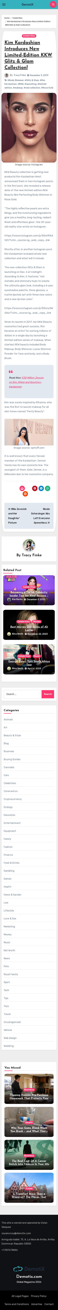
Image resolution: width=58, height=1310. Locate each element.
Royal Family (11, 974)
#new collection (32, 88)
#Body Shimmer (15, 80)
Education (9, 815)
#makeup (18, 88)
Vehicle (8, 1030)
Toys (6, 1006)
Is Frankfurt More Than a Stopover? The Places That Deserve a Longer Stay (29, 1197)
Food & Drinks (11, 862)
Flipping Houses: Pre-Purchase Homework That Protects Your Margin (29, 1098)
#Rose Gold (47, 88)
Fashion (8, 846)
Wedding (9, 1046)
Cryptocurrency (13, 799)
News (7, 958)
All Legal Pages (20, 1296)
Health (7, 886)
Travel (7, 1014)
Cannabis (9, 767)
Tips (6, 998)
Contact (49, 1304)
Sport (7, 982)
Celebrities (29, 36)
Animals (8, 719)
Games (7, 878)
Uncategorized (12, 1022)
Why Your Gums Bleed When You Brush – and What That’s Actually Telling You (29, 1131)
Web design (10, 1038)
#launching (30, 84)
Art (5, 727)
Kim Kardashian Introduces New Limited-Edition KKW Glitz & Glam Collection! (28, 55)
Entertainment (12, 823)
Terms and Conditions (16, 1304)
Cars (6, 775)
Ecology (8, 807)
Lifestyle (9, 910)
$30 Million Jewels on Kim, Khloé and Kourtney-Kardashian (26, 382)
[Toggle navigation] (3, 4)
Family (7, 839)
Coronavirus (11, 791)
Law (6, 902)
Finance (8, 854)
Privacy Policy (39, 1296)
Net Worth (9, 950)
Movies (36, 621)
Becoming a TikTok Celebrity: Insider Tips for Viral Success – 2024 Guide (29, 595)
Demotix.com (29, 1276)
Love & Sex (10, 918)
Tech (6, 990)
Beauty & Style (12, 735)
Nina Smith (17, 634)
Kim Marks (17, 599)
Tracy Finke (20, 75)
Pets (6, 966)
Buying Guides (12, 759)
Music (37, 656)
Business (9, 751)
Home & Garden (13, 894)
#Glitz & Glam (32, 80)
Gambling (9, 870)
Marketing (9, 926)
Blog (6, 743)
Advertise (36, 1304)
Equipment (10, 831)
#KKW (20, 84)
